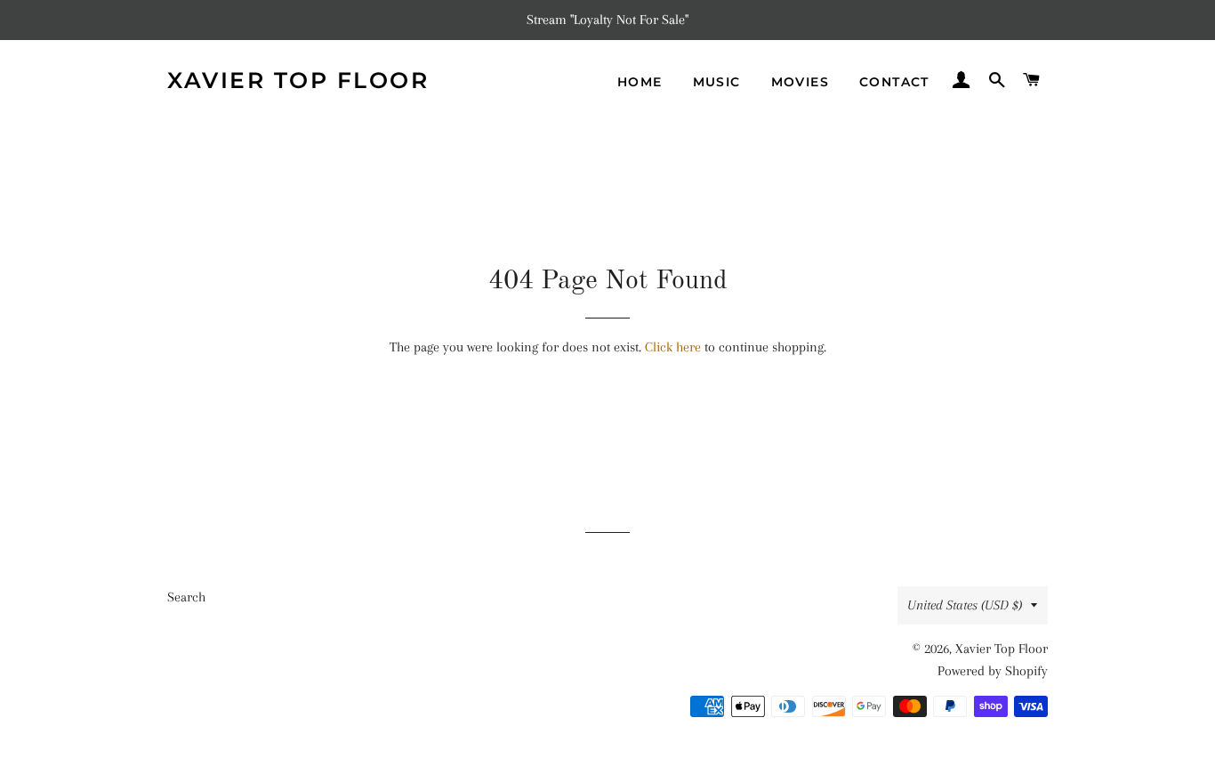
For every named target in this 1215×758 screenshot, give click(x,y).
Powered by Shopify (992, 671)
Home (640, 82)
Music (717, 82)
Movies (800, 82)
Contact (894, 82)
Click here (673, 347)
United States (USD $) (964, 605)
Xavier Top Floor (298, 80)
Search (186, 597)
